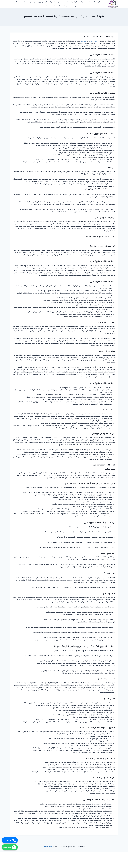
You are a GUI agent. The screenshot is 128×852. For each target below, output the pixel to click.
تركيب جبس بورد (42, 2)
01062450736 (48, 846)
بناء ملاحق (64, 2)
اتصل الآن (8, 840)
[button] (95, 41)
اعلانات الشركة (86, 2)
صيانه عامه (45, 6)
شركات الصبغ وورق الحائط (100, 134)
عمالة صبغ (109, 574)
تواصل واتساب (7, 847)
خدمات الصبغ (55, 6)
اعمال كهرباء (74, 2)
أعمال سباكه (97, 2)
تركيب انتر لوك (55, 2)
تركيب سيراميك (20, 2)
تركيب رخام (31, 2)
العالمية (83, 41)
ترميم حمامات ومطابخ (69, 6)
